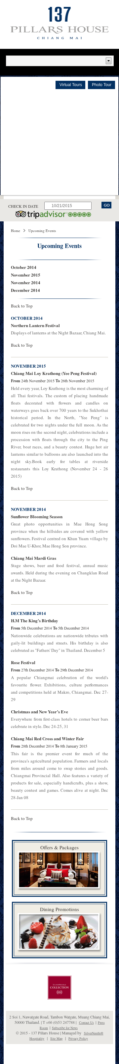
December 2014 (25, 290)
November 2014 (25, 282)
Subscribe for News (65, 1027)
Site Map (56, 1038)
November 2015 (25, 275)
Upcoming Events (42, 230)
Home (15, 230)
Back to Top (22, 306)
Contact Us (86, 1022)
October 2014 (23, 267)
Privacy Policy (78, 1038)
